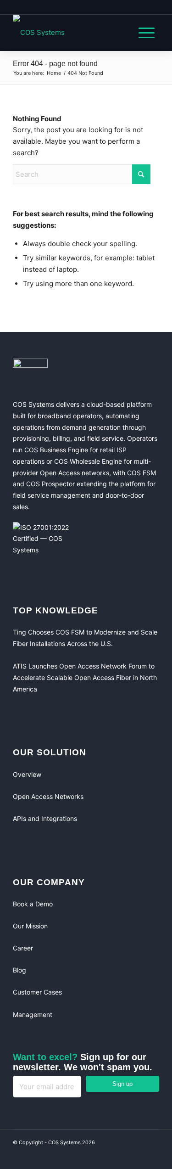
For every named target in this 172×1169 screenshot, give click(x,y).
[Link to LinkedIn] (131, 1155)
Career (23, 948)
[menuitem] (142, 32)
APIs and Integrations (45, 818)
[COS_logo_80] (71, 32)
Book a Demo (33, 904)
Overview (27, 774)
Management (32, 1014)
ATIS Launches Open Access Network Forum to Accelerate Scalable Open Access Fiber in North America (85, 677)
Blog (19, 970)
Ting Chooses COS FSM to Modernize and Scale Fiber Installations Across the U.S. (85, 637)
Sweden (80, 6)
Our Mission (30, 926)
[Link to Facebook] (113, 1155)
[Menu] (142, 32)
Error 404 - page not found (55, 63)
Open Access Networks (48, 796)
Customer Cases (37, 992)
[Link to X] (150, 1155)
